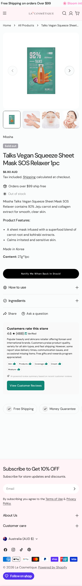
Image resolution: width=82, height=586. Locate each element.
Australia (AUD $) (21, 539)
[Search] (64, 13)
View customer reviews (26, 385)
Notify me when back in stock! (41, 273)
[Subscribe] (74, 489)
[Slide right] (69, 70)
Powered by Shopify (52, 567)
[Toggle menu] (5, 13)
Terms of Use (54, 499)
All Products (26, 25)
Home (7, 25)
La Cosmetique (26, 567)
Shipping (29, 177)
